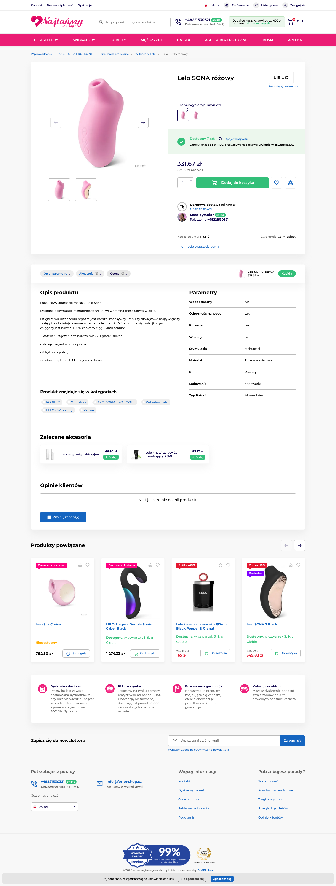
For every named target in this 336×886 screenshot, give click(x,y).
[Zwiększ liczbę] (191, 180)
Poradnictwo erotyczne (275, 790)
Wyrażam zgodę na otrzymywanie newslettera (198, 749)
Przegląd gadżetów (273, 808)
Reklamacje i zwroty (193, 808)
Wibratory (78, 402)
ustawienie (155, 879)
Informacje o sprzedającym (198, 246)
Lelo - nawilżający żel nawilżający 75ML (161, 454)
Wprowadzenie (41, 54)
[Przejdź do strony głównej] (57, 22)
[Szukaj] (101, 22)
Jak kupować (268, 781)
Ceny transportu (190, 799)
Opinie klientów (270, 817)
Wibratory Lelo (145, 54)
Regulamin (186, 817)
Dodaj (112, 457)
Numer (183, 183)
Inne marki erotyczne (114, 54)
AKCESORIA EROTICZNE (76, 54)
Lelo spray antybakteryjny (79, 454)
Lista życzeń (269, 5)
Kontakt (36, 5)
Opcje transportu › (237, 139)
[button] (143, 122)
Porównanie (240, 5)
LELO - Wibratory (59, 410)
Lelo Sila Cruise (48, 624)
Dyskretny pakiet (191, 790)
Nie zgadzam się (192, 879)
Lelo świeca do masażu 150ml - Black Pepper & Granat (201, 626)
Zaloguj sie (297, 5)
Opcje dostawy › (201, 208)
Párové (89, 410)
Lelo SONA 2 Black (262, 624)
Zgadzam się (222, 879)
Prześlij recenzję (65, 517)
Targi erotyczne (270, 799)
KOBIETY (53, 402)
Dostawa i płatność (60, 5)
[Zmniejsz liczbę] (191, 186)
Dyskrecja (85, 5)
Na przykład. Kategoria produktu (130, 22)
